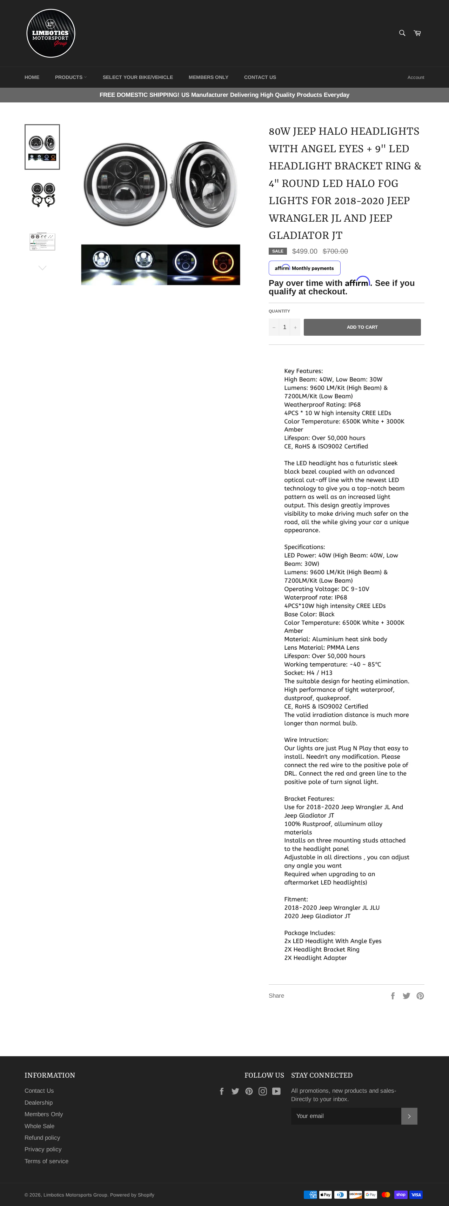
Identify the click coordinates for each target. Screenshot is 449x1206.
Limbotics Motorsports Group (75, 1195)
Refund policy (42, 1137)
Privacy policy (43, 1149)
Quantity (279, 311)
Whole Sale (39, 1126)
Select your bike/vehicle (138, 77)
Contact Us (39, 1090)
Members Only (208, 77)
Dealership (39, 1102)
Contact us (260, 77)
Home (32, 77)
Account (416, 77)
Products (69, 77)
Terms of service (46, 1161)
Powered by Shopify (132, 1195)
